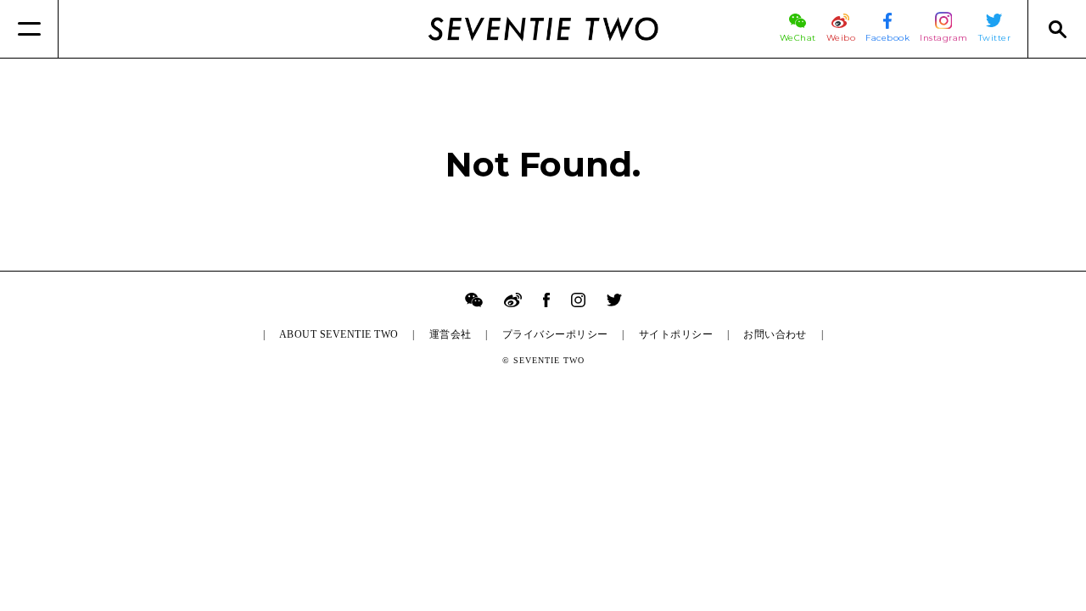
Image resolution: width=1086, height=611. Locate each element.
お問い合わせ (775, 334)
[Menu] (29, 29)
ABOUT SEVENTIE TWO (339, 334)
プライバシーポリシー (555, 334)
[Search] (1056, 29)
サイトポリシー (676, 334)
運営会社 (450, 334)
